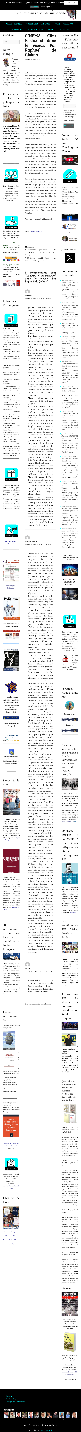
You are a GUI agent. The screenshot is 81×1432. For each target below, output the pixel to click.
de (69, 187)
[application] (70, 160)
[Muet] (75, 163)
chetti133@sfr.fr (66, 821)
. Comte (65, 187)
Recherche (66, 29)
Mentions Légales (12, 1399)
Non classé (31, 247)
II (73, 1070)
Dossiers (52, 29)
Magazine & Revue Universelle (70, 197)
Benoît (28, 968)
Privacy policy (46, 7)
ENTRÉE (73, 912)
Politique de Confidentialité (16, 1402)
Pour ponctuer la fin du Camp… (70, 439)
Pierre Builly (31, 541)
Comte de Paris (32, 24)
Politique (18, 24)
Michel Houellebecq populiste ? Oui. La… (70, 460)
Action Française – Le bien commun (70, 204)
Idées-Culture (16, 29)
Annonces (45, 24)
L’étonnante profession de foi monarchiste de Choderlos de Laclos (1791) (40, 252)
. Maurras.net (66, 201)
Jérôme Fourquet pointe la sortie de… (70, 510)
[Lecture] (64, 163)
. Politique (65, 196)
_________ (11, 845)
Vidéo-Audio (68, 24)
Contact (9, 1396)
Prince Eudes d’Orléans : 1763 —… (70, 284)
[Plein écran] (77, 163)
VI (68, 1072)
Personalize (34, 6)
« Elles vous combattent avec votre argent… (70, 343)
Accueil (9, 24)
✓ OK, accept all (71, 3)
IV (63, 1072)
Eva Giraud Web (46, 1430)
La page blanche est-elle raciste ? (70, 488)
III (76, 1070)
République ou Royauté (35, 29)
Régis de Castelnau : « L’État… (70, 306)
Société (57, 24)
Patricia (28, 295)
